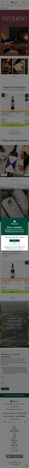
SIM (14, 240)
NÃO (14, 243)
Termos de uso (7, 247)
